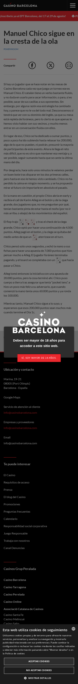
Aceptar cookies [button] (39, 661)
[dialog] (39, 654)
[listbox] (73, 629)
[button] (39, 678)
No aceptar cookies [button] (39, 670)
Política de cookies (15, 653)
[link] (39, 358)
